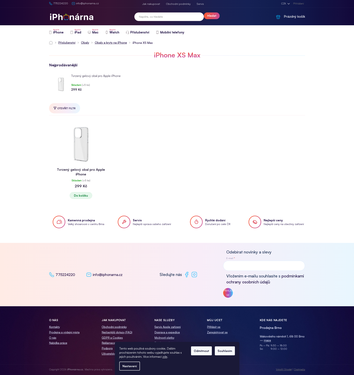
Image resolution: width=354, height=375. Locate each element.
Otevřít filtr (66, 108)
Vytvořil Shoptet (284, 369)
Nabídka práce (58, 343)
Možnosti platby (164, 338)
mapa (267, 340)
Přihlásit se (228, 293)
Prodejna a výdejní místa (64, 332)
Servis (200, 3)
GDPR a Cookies (112, 338)
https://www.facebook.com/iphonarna (187, 274)
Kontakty (54, 327)
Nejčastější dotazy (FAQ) (117, 332)
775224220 (65, 274)
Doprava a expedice (167, 332)
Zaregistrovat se (217, 332)
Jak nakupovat (151, 3)
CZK (284, 3)
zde (164, 356)
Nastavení (129, 366)
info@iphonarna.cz (107, 274)
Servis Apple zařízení (167, 327)
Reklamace (108, 343)
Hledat (211, 15)
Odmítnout (201, 351)
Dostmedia (299, 369)
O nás (52, 338)
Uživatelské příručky (114, 353)
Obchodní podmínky (178, 3)
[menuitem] (56, 32)
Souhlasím (225, 351)
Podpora (107, 348)
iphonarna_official (194, 274)
